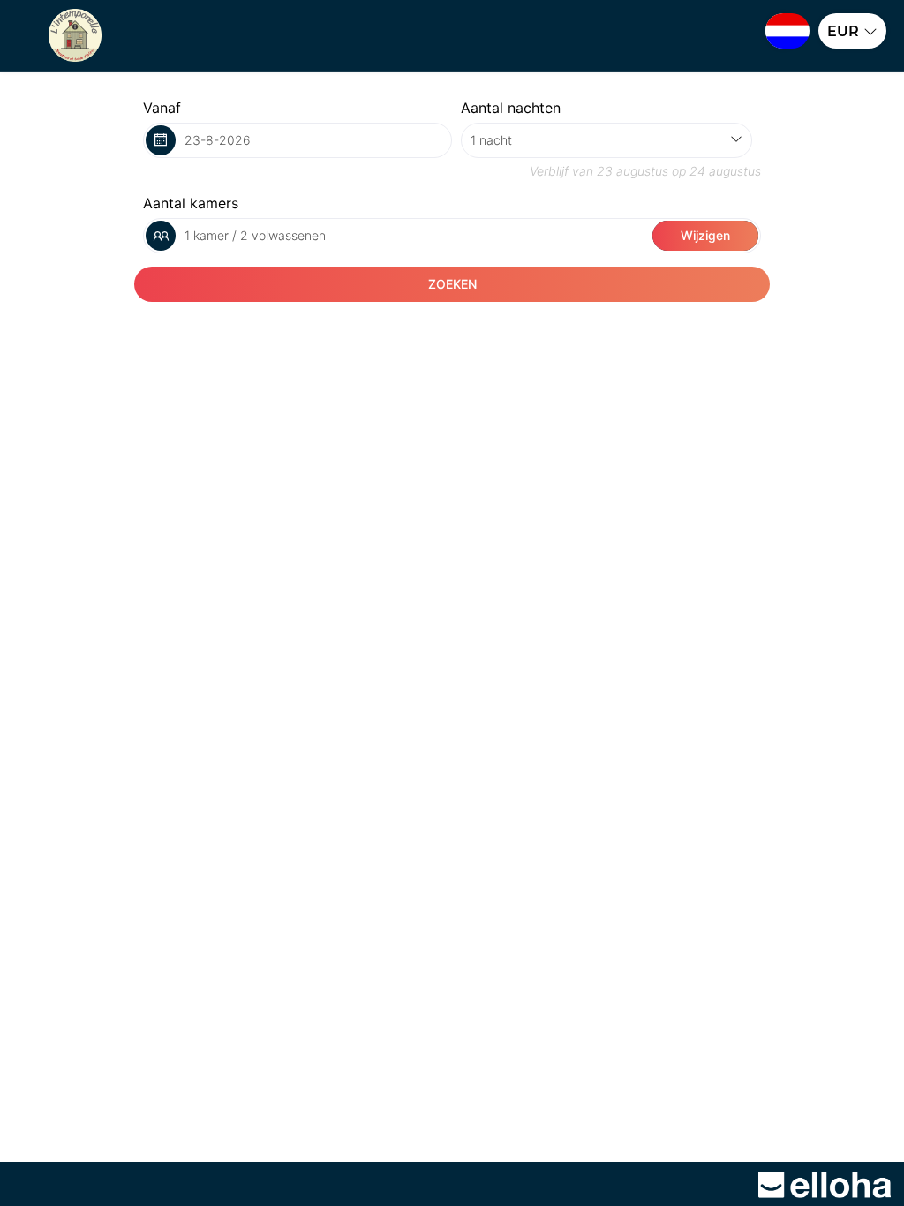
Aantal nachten (511, 108)
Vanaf (162, 108)
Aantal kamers (190, 203)
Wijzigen (705, 235)
